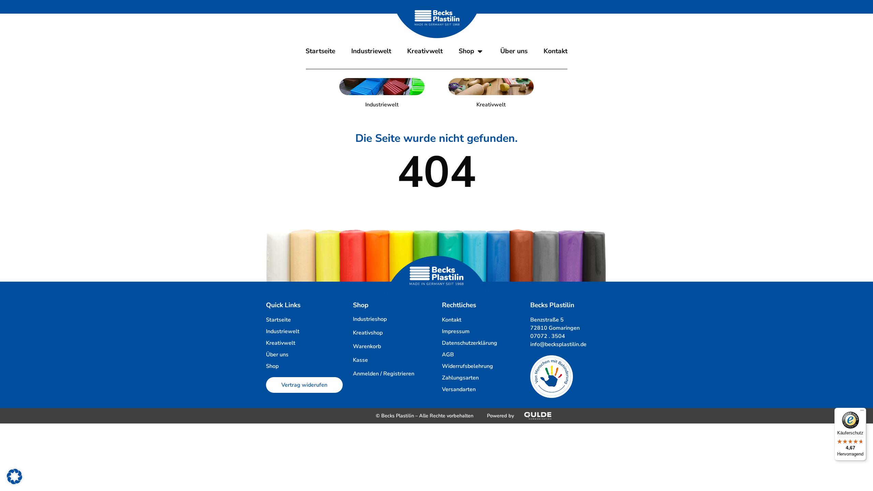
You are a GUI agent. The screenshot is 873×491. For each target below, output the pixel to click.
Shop (361, 305)
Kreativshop (368, 333)
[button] (14, 476)
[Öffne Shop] (480, 51)
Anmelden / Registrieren (383, 373)
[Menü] (862, 412)
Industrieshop (370, 319)
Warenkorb (367, 346)
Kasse (360, 360)
